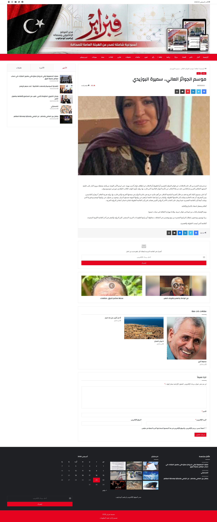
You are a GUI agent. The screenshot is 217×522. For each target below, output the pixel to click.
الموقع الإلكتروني (136, 420)
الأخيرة (41, 68)
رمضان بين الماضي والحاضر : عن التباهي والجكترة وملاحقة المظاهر (36, 116)
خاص (190, 57)
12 (76, 471)
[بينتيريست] (188, 91)
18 (83, 475)
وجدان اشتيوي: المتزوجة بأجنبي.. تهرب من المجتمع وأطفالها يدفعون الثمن (35, 97)
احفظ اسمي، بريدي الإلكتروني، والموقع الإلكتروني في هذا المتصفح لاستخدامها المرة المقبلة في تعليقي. (172, 428)
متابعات (137, 57)
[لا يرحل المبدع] (144, 328)
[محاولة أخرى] (186, 338)
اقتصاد (184, 57)
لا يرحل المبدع (159, 341)
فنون (145, 57)
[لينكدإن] (193, 91)
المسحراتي (54, 106)
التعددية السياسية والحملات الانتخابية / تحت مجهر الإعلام (38, 86)
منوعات (94, 57)
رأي (153, 57)
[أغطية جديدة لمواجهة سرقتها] (134, 475)
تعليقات (19, 68)
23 (96, 480)
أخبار (198, 57)
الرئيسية (205, 57)
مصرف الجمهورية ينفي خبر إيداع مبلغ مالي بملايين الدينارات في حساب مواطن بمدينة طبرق (34, 77)
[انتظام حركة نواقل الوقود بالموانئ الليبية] (150, 485)
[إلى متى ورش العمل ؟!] (150, 475)
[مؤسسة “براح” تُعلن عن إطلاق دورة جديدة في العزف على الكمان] (118, 485)
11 (82, 471)
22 (103, 480)
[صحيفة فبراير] (108, 29)
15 (103, 475)
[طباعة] (177, 91)
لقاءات (111, 57)
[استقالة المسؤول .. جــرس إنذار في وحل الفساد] (150, 466)
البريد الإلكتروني (200, 420)
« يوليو (105, 490)
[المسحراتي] (66, 109)
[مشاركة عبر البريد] (182, 91)
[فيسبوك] (204, 91)
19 (76, 475)
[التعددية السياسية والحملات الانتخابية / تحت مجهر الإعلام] (66, 89)
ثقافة (160, 57)
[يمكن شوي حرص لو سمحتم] (118, 475)
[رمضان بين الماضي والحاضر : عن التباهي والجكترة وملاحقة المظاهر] (66, 119)
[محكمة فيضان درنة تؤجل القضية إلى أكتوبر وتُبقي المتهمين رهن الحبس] (134, 485)
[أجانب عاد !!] (134, 466)
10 (89, 471)
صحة (102, 57)
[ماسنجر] (180, 233)
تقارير (119, 57)
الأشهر (64, 68)
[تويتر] (198, 91)
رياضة (168, 57)
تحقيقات (128, 57)
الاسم (204, 411)
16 (96, 475)
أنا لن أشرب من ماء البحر (113, 317)
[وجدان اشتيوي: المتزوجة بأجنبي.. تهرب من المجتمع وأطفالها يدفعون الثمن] (66, 99)
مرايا (176, 57)
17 (89, 475)
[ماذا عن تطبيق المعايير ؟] (118, 466)
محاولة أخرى (202, 361)
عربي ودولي (83, 57)
